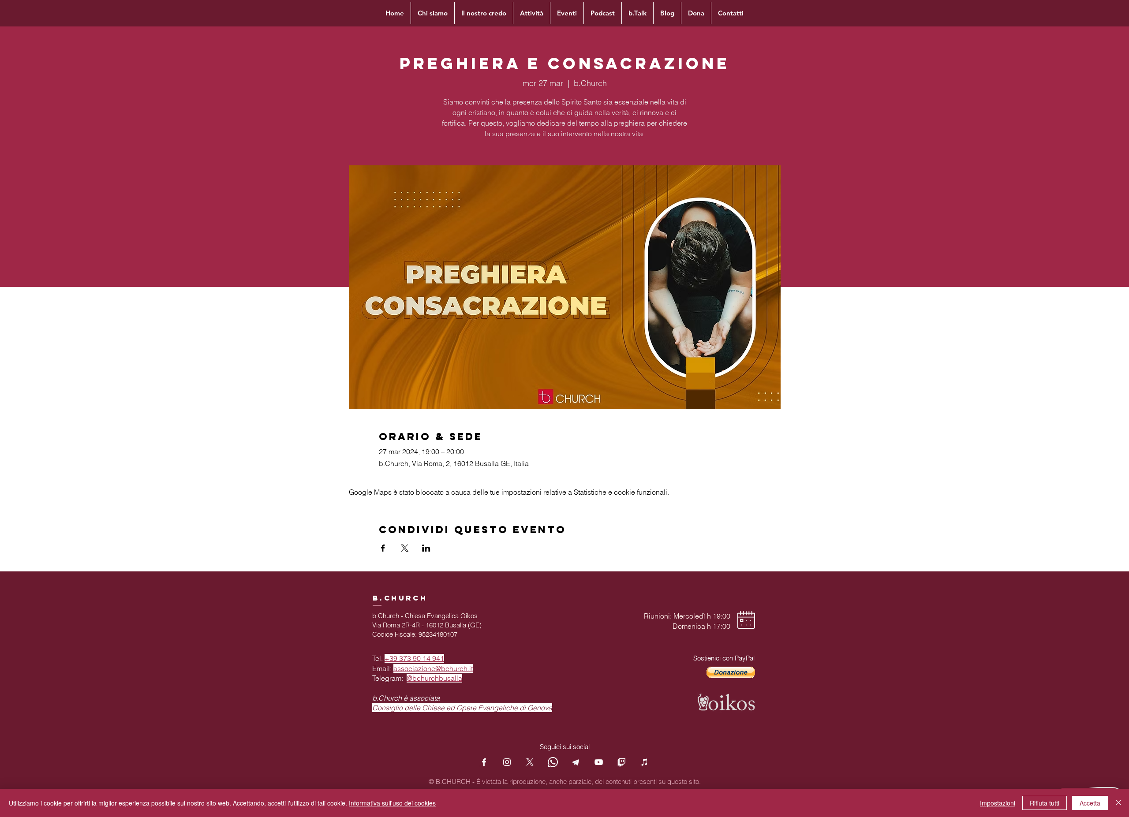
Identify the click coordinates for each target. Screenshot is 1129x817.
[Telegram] (576, 762)
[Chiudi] (1118, 803)
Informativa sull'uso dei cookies (392, 802)
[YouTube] (599, 762)
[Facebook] (484, 762)
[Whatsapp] (553, 762)
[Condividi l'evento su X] (404, 548)
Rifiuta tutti (1044, 802)
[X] (530, 762)
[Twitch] (622, 762)
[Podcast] (644, 762)
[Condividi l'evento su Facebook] (383, 548)
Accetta (1090, 802)
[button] (731, 672)
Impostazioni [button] (997, 802)
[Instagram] (507, 762)
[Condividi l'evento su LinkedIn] (426, 548)
